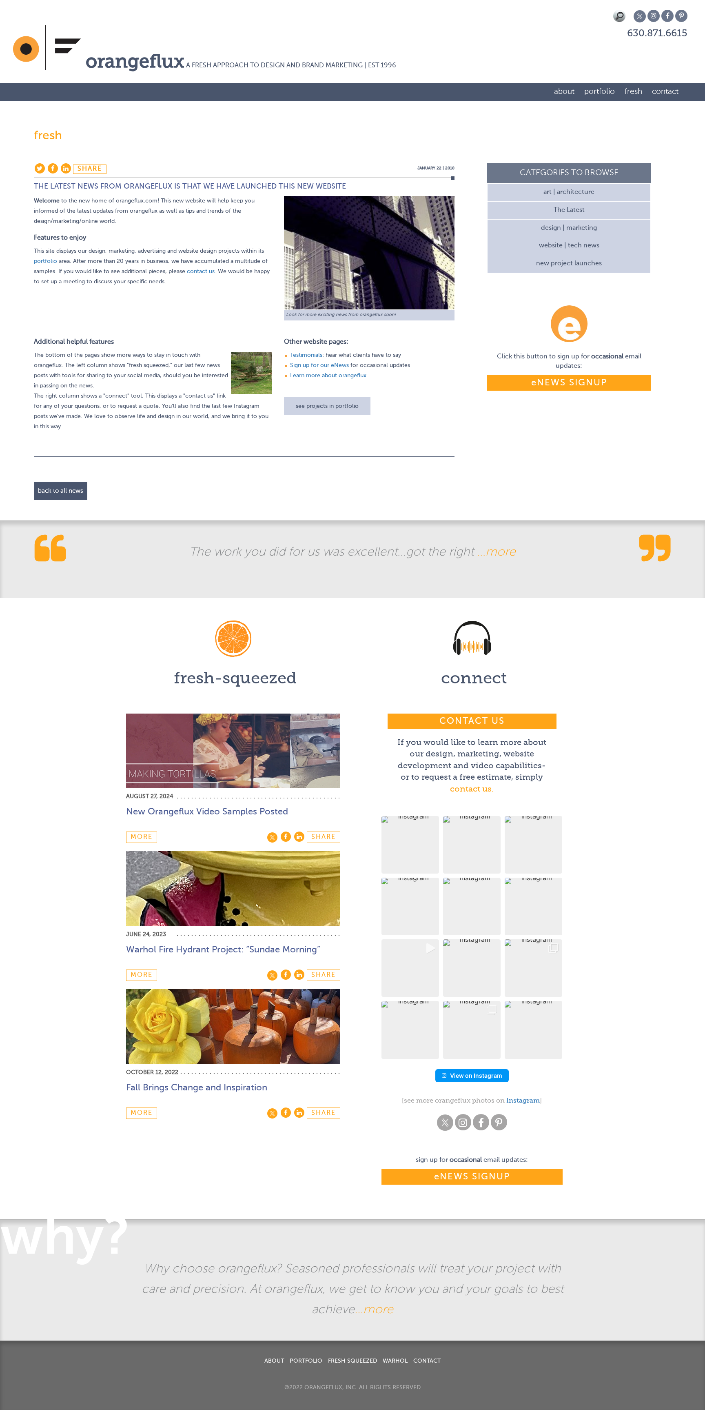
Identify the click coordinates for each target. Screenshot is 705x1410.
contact (665, 92)
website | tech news (569, 245)
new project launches (569, 263)
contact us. (472, 789)
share (90, 169)
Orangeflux (135, 62)
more (142, 837)
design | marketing (569, 228)
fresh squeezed (352, 1361)
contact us (201, 271)
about (564, 92)
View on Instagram (476, 1075)
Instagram (523, 1101)
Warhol (395, 1361)
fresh (633, 92)
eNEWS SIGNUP (569, 382)
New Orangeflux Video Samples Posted (207, 811)
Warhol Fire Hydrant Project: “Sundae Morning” (223, 949)
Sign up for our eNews (319, 365)
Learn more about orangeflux (328, 375)
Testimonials (306, 355)
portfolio (599, 92)
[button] (410, 845)
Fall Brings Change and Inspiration (196, 1087)
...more (496, 552)
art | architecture (568, 192)
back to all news (60, 491)
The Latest (569, 210)
